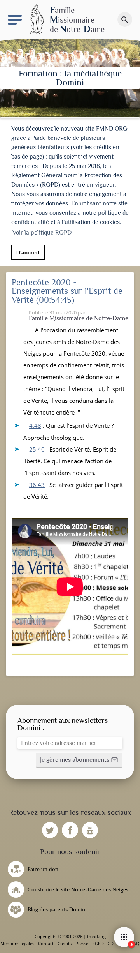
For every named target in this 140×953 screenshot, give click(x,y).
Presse (81, 943)
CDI (111, 943)
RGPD (98, 943)
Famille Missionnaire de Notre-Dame (78, 318)
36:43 (37, 485)
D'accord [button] (28, 252)
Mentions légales (17, 943)
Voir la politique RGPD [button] (42, 232)
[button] (79, 760)
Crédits (65, 943)
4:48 (35, 425)
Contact (46, 943)
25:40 (37, 449)
